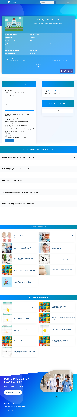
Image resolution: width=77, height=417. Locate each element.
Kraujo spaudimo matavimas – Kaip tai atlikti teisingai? (25, 259)
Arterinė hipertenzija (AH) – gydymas (24, 270)
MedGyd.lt (9, 403)
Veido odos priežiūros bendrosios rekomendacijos (61, 247)
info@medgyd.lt (8, 410)
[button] (67, 2)
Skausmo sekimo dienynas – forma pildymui (24, 329)
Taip (9, 133)
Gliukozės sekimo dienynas (21, 318)
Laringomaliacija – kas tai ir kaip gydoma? (23, 236)
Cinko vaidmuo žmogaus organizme (62, 259)
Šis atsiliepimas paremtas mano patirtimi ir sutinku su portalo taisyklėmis (20, 136)
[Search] (55, 2)
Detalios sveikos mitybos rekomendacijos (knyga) (63, 318)
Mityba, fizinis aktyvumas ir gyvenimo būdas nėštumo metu (62, 270)
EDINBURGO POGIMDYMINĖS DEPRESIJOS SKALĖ (60, 341)
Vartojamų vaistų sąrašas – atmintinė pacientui (24, 352)
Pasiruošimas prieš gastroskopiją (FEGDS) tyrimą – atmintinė (23, 247)
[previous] (3, 291)
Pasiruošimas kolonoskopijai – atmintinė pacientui (63, 236)
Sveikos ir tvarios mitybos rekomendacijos (59, 307)
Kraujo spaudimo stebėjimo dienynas (24, 307)
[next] (7, 291)
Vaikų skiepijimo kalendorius (22, 341)
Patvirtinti (9, 141)
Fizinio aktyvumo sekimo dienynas (61, 329)
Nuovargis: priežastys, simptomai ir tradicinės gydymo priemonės (23, 281)
